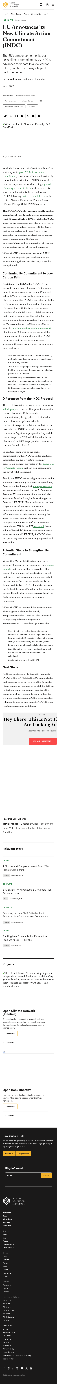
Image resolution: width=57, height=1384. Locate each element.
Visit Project (10, 1033)
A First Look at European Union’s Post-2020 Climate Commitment (26, 868)
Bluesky (22, 1368)
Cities (5, 1256)
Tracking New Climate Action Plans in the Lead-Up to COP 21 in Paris (25, 938)
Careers (6, 1342)
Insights (5, 14)
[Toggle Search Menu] (41, 4)
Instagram (8, 1368)
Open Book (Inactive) (18, 1089)
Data (5, 1215)
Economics (7, 1285)
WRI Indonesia (8, 1316)
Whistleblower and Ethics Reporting (17, 1355)
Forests (6, 1269)
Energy (5, 1263)
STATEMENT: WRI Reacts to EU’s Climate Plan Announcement (27, 891)
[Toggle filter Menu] (47, 4)
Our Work (7, 1225)
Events (5, 1328)
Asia (4, 1237)
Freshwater (7, 1272)
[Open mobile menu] (53, 5)
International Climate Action (25, 95)
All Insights (36, 14)
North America (8, 1247)
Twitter (26, 1368)
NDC (40, 101)
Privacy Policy (8, 1348)
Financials (7, 1338)
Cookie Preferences (10, 1358)
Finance (6, 1291)
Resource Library (9, 1332)
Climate (7, 860)
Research (7, 1212)
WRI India (6, 1313)
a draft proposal (11, 409)
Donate (8, 1153)
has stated (38, 527)
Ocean (5, 1276)
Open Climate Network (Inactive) (19, 1012)
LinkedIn (13, 1368)
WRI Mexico (7, 1320)
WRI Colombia (8, 1310)
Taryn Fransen (14, 79)
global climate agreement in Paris (27, 186)
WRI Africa (7, 1300)
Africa (5, 1234)
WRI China (7, 1307)
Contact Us (7, 1325)
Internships (7, 1345)
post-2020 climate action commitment (24, 174)
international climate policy (14, 106)
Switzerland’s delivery (33, 196)
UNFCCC (32, 106)
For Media (7, 1335)
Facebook (4, 1368)
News (26, 14)
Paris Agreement (10, 101)
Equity (5, 1288)
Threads (17, 1368)
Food (5, 1266)
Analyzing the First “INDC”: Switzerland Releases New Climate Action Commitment (26, 914)
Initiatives (7, 1219)
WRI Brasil (7, 1303)
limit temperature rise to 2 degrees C (31, 328)
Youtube (31, 1368)
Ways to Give (24, 1153)
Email (9, 1175)
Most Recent (16, 14)
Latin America (8, 1244)
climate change (27, 101)
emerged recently (42, 487)
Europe (5, 1241)
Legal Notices (8, 1352)
